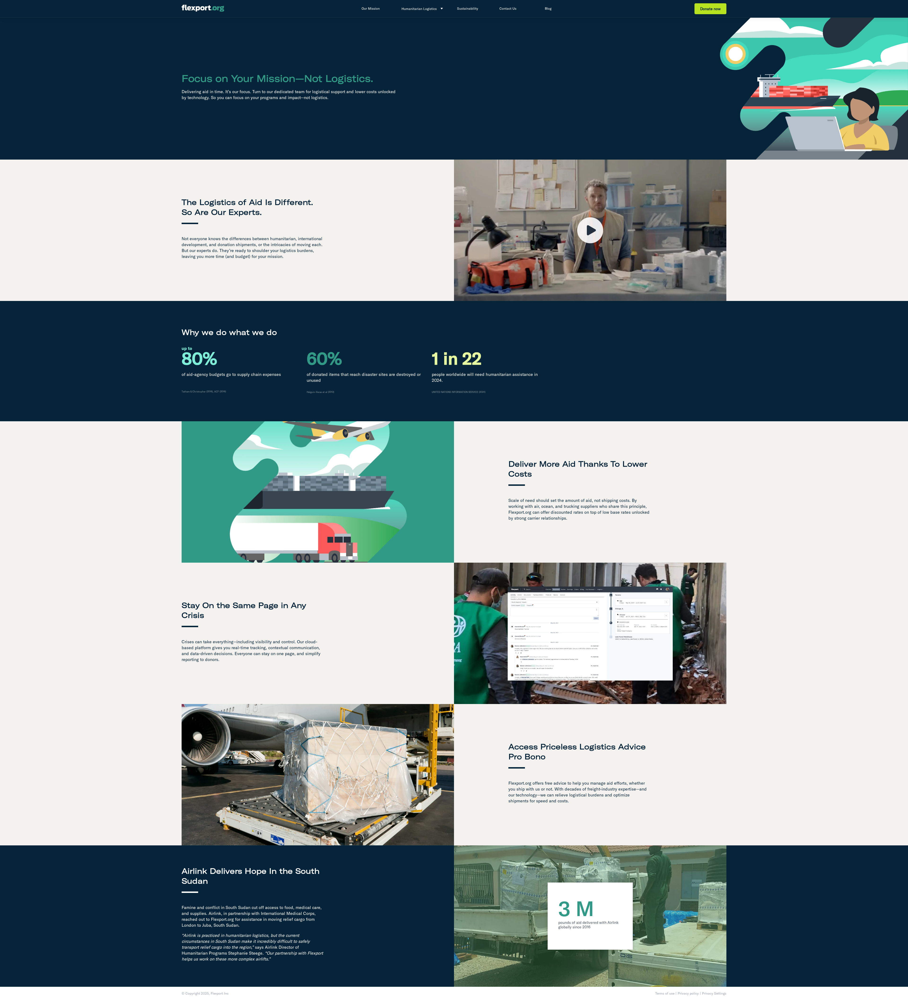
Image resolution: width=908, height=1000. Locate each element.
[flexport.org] (203, 9)
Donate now (710, 8)
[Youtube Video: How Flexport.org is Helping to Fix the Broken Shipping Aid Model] (590, 230)
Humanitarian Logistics (419, 9)
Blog (548, 8)
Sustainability (467, 8)
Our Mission (371, 8)
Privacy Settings (714, 993)
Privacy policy (688, 993)
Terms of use (664, 993)
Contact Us (507, 8)
